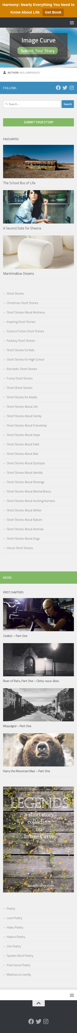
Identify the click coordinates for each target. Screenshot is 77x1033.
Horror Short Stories (20, 548)
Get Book (53, 12)
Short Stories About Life (22, 406)
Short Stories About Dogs (23, 538)
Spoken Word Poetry (20, 955)
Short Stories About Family (24, 416)
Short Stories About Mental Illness (29, 491)
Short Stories (15, 293)
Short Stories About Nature (24, 519)
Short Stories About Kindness (26, 312)
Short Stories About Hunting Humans (31, 500)
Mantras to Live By (19, 974)
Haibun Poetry (16, 936)
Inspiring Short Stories (21, 321)
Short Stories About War (22, 453)
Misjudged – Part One (17, 726)
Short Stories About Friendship (27, 425)
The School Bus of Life (19, 183)
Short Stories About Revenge (25, 482)
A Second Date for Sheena (22, 228)
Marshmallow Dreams (18, 273)
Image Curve (38, 40)
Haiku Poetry (15, 927)
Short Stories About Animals (25, 529)
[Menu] (72, 22)
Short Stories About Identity (25, 472)
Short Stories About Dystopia (26, 463)
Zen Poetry (14, 946)
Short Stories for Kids (20, 350)
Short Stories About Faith (23, 444)
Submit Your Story (37, 50)
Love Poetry (14, 918)
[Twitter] (64, 87)
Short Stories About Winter (24, 510)
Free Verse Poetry (18, 965)
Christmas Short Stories (22, 303)
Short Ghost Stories (19, 387)
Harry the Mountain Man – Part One (26, 771)
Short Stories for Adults (22, 397)
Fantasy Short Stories (21, 340)
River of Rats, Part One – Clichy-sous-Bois (31, 681)
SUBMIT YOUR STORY (38, 122)
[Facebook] (58, 87)
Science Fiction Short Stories (25, 331)
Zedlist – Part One (15, 635)
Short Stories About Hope (23, 434)
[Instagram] (71, 87)
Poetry (11, 908)
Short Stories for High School (25, 359)
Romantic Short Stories (22, 369)
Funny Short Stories (20, 378)
